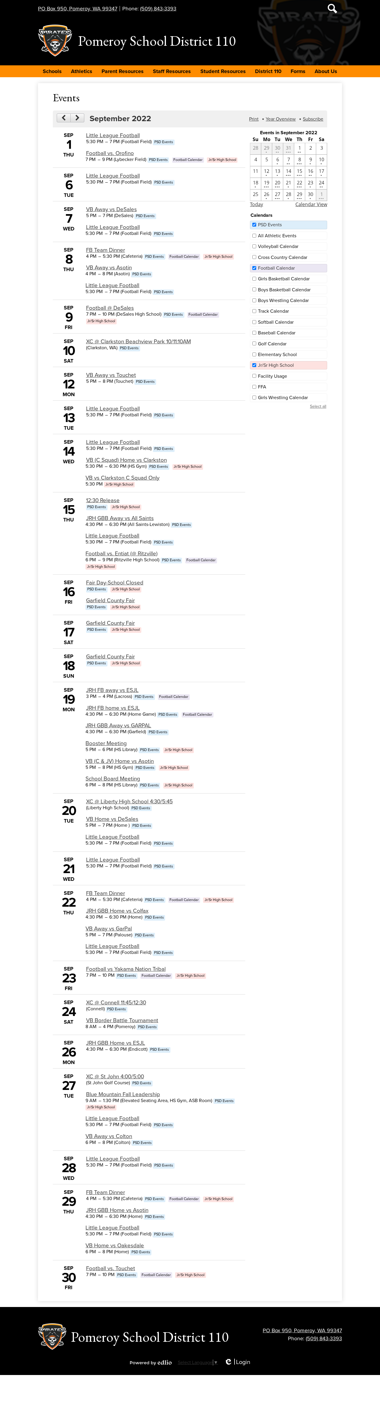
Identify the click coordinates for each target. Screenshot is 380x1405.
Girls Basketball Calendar (284, 279)
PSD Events (270, 225)
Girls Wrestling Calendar (283, 398)
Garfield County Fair (110, 600)
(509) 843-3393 (158, 8)
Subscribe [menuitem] (313, 119)
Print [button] (254, 119)
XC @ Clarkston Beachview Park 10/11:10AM (138, 341)
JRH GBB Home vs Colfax (117, 911)
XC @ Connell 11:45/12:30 (116, 1002)
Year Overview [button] (281, 119)
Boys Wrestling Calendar (283, 301)
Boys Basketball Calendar (284, 290)
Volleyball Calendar (278, 246)
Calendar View (311, 204)
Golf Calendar (272, 344)
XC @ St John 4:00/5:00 (115, 1076)
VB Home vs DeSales (112, 819)
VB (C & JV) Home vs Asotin (120, 761)
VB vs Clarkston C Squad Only (122, 478)
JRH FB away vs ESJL (112, 690)
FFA (262, 387)
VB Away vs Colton (109, 1136)
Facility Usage (272, 376)
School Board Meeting (113, 778)
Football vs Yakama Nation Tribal (126, 969)
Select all (318, 406)
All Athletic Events (277, 236)
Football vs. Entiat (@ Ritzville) (122, 553)
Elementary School (277, 355)
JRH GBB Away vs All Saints (120, 518)
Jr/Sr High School (276, 365)
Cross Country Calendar (282, 257)
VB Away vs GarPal (109, 928)
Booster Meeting (106, 743)
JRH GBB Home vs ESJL (115, 1043)
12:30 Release (103, 500)
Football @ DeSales (110, 308)
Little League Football (113, 135)
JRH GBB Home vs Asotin (117, 1210)
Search (332, 8)
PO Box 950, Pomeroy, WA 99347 (77, 8)
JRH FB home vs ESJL (113, 708)
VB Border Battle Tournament (122, 1020)
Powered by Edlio (151, 1363)
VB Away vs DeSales (111, 209)
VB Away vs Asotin (109, 267)
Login (237, 1362)
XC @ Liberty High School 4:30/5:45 (129, 801)
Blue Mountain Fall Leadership (123, 1094)
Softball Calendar (276, 322)
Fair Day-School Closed (114, 582)
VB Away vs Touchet (111, 375)
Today (256, 204)
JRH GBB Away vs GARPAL (118, 725)
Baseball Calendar (276, 333)
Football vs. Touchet (110, 1268)
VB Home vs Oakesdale (115, 1245)
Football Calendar (276, 268)
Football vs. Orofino (110, 153)
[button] (52, 71)
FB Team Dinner (105, 250)
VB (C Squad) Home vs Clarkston (126, 460)
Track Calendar (273, 311)
